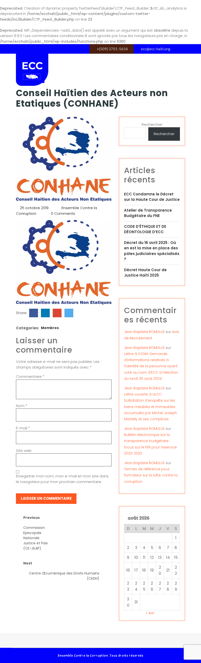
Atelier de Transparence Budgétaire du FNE (148, 213)
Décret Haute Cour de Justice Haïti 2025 (145, 272)
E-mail (23, 428)
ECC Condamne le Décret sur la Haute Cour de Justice (152, 196)
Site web (24, 450)
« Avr (150, 612)
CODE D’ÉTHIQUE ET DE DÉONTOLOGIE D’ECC (145, 229)
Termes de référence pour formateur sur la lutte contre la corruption (150, 475)
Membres (50, 327)
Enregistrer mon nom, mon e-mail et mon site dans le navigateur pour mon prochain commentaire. (62, 478)
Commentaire (30, 376)
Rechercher (152, 124)
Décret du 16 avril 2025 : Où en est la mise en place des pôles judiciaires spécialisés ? (151, 251)
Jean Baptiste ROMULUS (144, 331)
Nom (21, 405)
